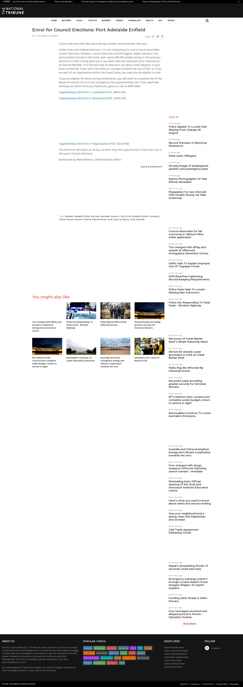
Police (133, 648)
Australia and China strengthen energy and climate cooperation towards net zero (190, 452)
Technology (134, 20)
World (171, 20)
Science (119, 20)
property (124, 219)
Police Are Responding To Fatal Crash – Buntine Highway (189, 304)
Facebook (215, 648)
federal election (99, 219)
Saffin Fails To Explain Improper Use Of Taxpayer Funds (189, 265)
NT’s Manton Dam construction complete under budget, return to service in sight (189, 400)
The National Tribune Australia (22, 683)
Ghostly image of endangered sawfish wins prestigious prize (95, 1)
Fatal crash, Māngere (51, 1)
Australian (105, 216)
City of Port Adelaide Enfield (134, 216)
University (113, 653)
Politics (93, 20)
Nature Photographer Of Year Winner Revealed (150, 1)
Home (54, 20)
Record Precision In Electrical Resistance (188, 144)
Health (149, 20)
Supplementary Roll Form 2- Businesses (82, 98)
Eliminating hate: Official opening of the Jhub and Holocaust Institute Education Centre (188, 486)
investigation (99, 663)
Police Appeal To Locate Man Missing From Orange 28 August (188, 129)
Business (106, 20)
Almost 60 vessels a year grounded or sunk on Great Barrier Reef (186, 354)
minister (141, 653)
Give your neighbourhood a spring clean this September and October (187, 516)
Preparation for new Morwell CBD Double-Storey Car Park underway (187, 195)
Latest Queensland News (175, 654)
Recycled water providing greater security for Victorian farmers (187, 384)
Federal (87, 219)
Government (99, 648)
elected (70, 219)
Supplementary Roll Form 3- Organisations (84, 143)
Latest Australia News (174, 647)
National (66, 20)
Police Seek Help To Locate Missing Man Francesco (187, 291)
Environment (106, 658)
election (78, 219)
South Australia (137, 219)
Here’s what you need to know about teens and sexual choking (190, 502)
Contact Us (195, 684)
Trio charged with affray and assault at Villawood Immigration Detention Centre (188, 250)
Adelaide (69, 216)
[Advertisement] (190, 10)
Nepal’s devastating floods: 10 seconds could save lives (188, 567)
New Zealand (143, 658)
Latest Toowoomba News (176, 650)
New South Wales (91, 658)
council (62, 219)
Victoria (148, 648)
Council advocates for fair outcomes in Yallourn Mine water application (186, 234)
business (115, 216)
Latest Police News (173, 660)
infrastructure (129, 658)
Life (160, 20)
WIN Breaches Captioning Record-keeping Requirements (189, 278)
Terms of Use (208, 684)
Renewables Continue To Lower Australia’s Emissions (190, 415)
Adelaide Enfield (82, 216)
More (23, 662)
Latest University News (174, 663)
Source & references (151, 166)
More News (189, 623)
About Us (184, 684)
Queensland (102, 653)
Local (79, 20)
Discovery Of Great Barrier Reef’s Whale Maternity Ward (188, 340)
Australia (95, 216)
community (154, 216)
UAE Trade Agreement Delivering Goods (184, 531)
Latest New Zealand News (176, 657)
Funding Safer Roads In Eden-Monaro (188, 600)
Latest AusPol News (173, 666)
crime (121, 663)
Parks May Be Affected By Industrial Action (186, 369)
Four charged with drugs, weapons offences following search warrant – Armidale (187, 468)
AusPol (132, 653)
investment (112, 663)
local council (113, 219)
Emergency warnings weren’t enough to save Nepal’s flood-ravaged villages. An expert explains (188, 583)
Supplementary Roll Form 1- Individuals (82, 92)
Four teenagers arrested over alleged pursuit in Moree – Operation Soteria (188, 614)
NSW (140, 648)
